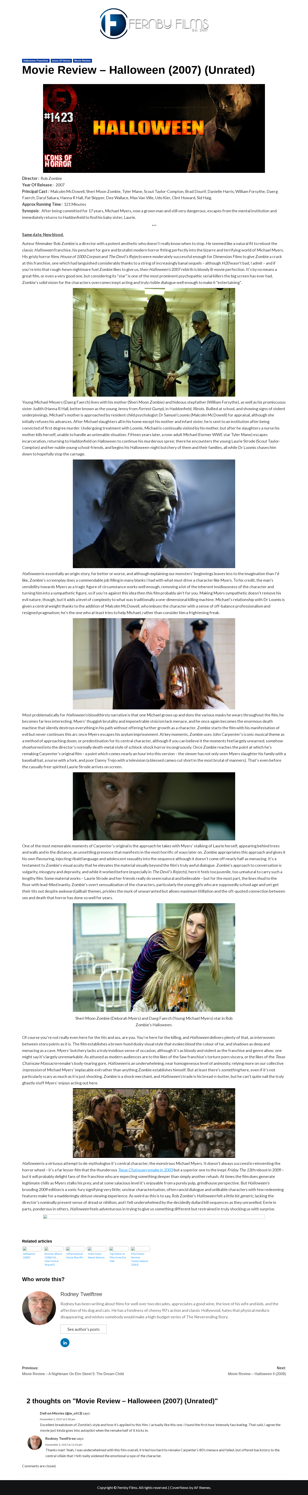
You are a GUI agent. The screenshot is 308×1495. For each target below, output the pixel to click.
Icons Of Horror (61, 60)
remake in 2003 (145, 1169)
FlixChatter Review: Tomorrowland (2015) (139, 1259)
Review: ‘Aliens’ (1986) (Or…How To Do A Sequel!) (53, 1259)
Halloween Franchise (35, 60)
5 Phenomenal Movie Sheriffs (74, 1255)
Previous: (73, 1371)
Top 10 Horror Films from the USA (118, 1257)
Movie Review (82, 60)
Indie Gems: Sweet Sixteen (96, 1255)
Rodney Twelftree (81, 1294)
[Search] (286, 53)
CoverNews (179, 1487)
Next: (257, 1371)
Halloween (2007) (29, 1255)
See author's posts (83, 1329)
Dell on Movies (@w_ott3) (61, 1413)
